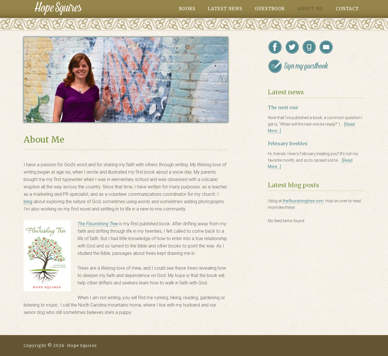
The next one (283, 107)
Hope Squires (58, 8)
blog (28, 201)
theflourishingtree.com (303, 201)
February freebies (288, 143)
